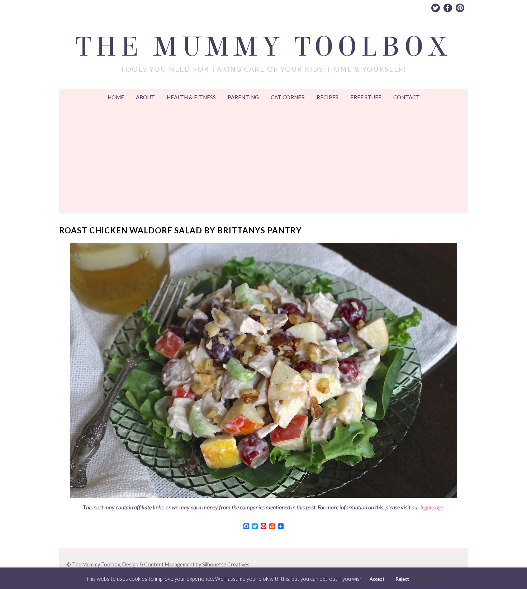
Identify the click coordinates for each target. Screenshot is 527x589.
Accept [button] (377, 579)
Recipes (327, 97)
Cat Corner (288, 97)
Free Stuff (365, 97)
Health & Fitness (191, 97)
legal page (432, 507)
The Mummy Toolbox (263, 46)
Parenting (243, 97)
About (145, 97)
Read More (427, 578)
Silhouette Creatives (226, 564)
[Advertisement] (263, 159)
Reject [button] (402, 579)
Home (116, 97)
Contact (406, 97)
